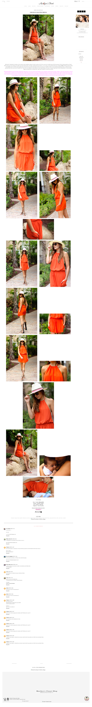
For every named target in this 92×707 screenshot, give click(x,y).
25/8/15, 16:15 (15, 564)
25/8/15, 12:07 (12, 547)
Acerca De (3, 1)
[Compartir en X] (38, 516)
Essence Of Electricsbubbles (10, 583)
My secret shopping (9, 556)
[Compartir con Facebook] (39, 516)
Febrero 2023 (81, 56)
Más (81, 61)
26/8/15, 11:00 (12, 629)
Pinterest (79, 1)
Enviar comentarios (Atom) (40, 667)
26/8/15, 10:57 (12, 611)
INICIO (41, 663)
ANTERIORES (14, 663)
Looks (29, 6)
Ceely (7, 577)
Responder (7, 535)
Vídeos (56, 6)
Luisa (7, 571)
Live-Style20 (8, 528)
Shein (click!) (41, 502)
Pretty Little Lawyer (9, 564)
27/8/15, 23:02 (12, 641)
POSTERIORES (69, 663)
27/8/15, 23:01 (12, 635)
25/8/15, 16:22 (10, 571)
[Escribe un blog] (37, 516)
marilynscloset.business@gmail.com (82, 32)
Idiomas (8, 1)
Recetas (61, 6)
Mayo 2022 (81, 60)
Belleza (34, 6)
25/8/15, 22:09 (12, 600)
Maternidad (47, 6)
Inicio (25, 6)
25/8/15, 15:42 (15, 556)
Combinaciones (40, 6)
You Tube (76, 1)
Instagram (75, 1)
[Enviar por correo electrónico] (36, 516)
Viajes (52, 6)
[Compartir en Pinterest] (40, 516)
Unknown (7, 547)
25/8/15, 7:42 (12, 528)
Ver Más (66, 6)
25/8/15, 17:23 (10, 577)
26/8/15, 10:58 (12, 623)
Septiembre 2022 (81, 57)
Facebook (78, 1)
